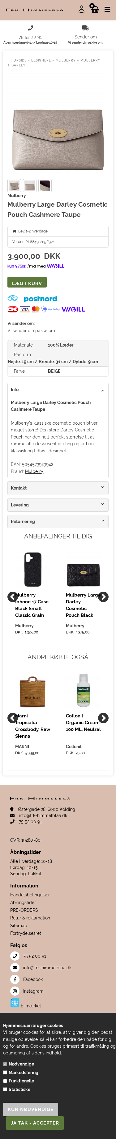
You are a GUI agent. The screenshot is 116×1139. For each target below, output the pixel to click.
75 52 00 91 (30, 821)
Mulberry (34, 471)
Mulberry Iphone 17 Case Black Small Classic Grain (32, 605)
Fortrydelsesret (25, 933)
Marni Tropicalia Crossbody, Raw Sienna (32, 726)
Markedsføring (23, 1072)
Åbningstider (23, 902)
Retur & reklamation (30, 917)
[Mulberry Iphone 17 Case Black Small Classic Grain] (32, 569)
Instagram (33, 991)
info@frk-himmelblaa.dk (42, 815)
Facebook (32, 979)
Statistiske (19, 1089)
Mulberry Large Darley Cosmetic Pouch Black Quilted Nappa (83, 605)
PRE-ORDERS (24, 910)
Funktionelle (21, 1080)
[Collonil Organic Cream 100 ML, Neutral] (83, 690)
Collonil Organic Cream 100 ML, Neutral (83, 722)
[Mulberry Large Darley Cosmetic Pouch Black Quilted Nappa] (83, 569)
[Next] (103, 597)
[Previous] (12, 597)
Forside (19, 60)
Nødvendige (21, 1064)
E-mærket (30, 1005)
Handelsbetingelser (30, 894)
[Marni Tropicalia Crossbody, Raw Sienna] (32, 690)
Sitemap (18, 925)
